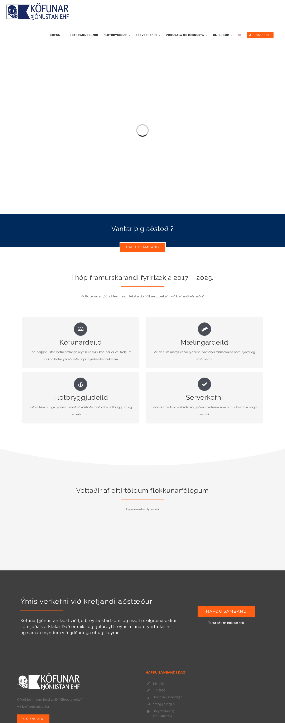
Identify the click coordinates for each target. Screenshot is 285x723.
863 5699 (159, 690)
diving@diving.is (164, 704)
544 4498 (159, 683)
